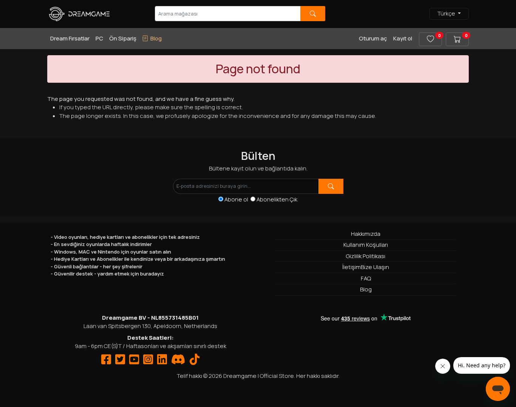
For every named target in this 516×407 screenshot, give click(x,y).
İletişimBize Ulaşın (365, 267)
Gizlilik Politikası (365, 256)
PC (99, 38)
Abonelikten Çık (276, 199)
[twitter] (120, 361)
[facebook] (106, 361)
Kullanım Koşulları (365, 245)
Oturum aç (373, 38)
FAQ (366, 278)
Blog (366, 289)
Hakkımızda (365, 234)
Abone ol (237, 199)
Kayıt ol (402, 38)
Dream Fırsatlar (70, 38)
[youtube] (134, 361)
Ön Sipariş (122, 38)
